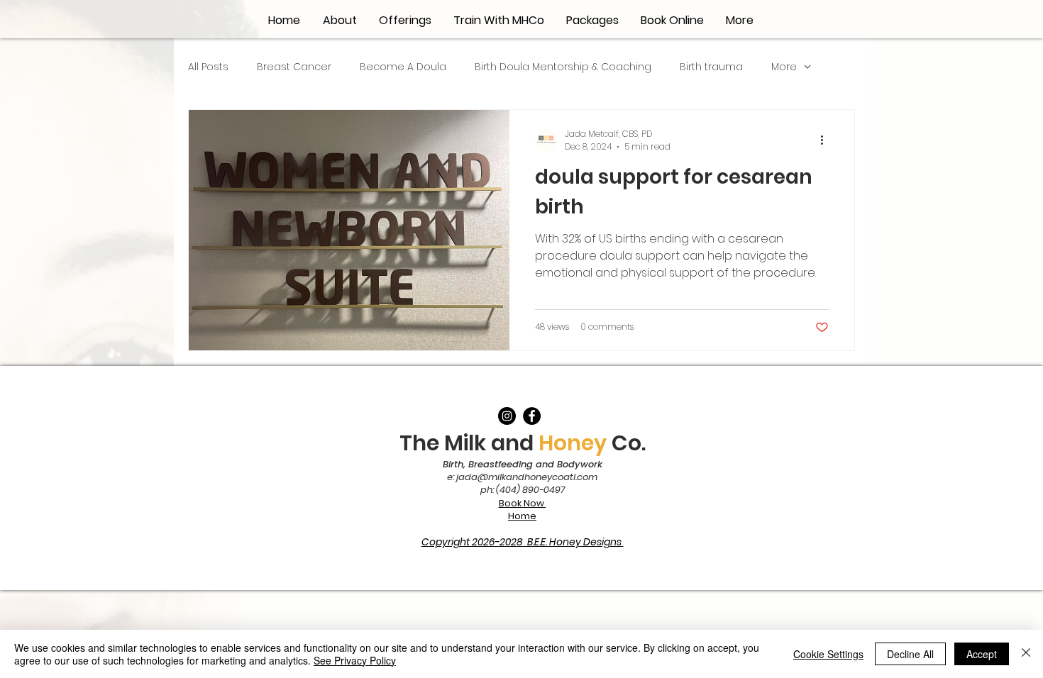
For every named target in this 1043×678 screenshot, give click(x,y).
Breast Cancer (294, 67)
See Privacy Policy (355, 660)
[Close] (1025, 654)
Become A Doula (403, 67)
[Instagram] (507, 416)
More (784, 67)
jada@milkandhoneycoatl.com (526, 477)
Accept (981, 654)
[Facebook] (532, 416)
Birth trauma (711, 67)
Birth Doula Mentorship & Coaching (563, 67)
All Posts (208, 67)
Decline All (910, 654)
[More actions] (826, 140)
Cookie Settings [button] (828, 654)
